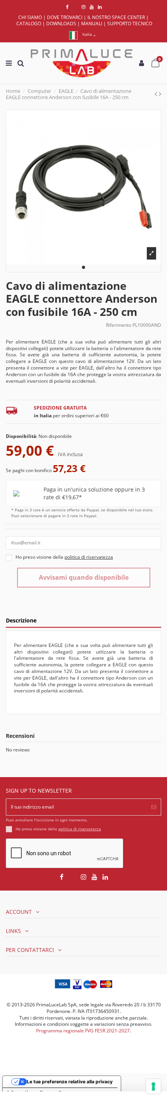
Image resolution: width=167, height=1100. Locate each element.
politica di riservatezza (79, 829)
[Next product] (160, 93)
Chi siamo (30, 17)
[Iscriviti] (154, 807)
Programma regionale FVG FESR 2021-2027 (83, 1030)
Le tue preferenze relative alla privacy (70, 1081)
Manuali (91, 23)
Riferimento (118, 325)
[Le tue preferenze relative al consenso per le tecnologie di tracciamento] (153, 1086)
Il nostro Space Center (116, 17)
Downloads (61, 23)
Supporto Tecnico (129, 23)
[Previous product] (157, 93)
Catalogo (28, 23)
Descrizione (21, 620)
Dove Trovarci (64, 17)
